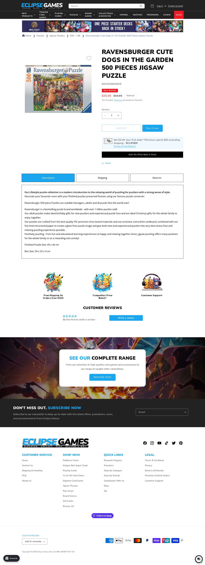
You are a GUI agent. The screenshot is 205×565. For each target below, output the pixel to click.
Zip (105, 490)
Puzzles (40, 35)
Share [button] (108, 163)
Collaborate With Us (114, 480)
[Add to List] (89, 58)
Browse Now (102, 377)
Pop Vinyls (68, 490)
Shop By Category (113, 470)
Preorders (109, 465)
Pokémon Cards (71, 460)
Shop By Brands (112, 475)
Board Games (70, 496)
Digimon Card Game (73, 480)
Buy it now (152, 128)
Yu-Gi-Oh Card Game (73, 475)
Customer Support (154, 480)
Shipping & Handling (32, 470)
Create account (175, 5)
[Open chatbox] (199, 559)
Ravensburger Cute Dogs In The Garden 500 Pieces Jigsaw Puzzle (119, 35)
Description (48, 177)
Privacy (148, 465)
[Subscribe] (185, 412)
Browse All (68, 506)
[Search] (141, 6)
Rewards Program (113, 460)
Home (28, 35)
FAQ (24, 475)
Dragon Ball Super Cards (75, 465)
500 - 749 (75, 35)
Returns (157, 177)
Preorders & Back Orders (157, 475)
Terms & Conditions (125, 146)
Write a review (126, 317)
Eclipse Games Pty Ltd (46, 552)
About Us (27, 480)
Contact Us (27, 465)
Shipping (118, 100)
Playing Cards (70, 470)
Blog (106, 485)
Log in (160, 5)
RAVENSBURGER (111, 84)
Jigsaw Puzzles (57, 35)
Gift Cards (68, 501)
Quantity (106, 109)
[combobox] (107, 6)
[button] (152, 6)
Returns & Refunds (154, 470)
